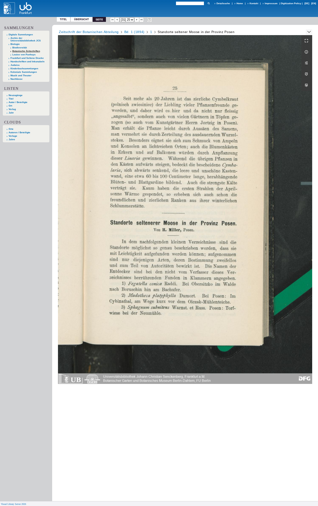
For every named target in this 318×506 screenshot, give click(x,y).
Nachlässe (16, 79)
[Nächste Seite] (137, 19)
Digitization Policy (291, 3)
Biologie (15, 44)
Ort (10, 105)
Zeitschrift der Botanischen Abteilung (89, 32)
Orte (11, 129)
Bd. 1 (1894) (134, 32)
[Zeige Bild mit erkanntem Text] (149, 19)
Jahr (11, 112)
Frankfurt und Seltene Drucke (27, 58)
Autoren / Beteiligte (19, 132)
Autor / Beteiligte (18, 102)
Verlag (12, 109)
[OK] (209, 3)
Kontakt (254, 3)
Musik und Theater (20, 75)
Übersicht (81, 19)
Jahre (12, 139)
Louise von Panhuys (24, 54)
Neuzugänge (16, 95)
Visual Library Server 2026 (13, 504)
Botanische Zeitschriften (26, 51)
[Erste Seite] (112, 19)
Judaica (15, 65)
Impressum (271, 3)
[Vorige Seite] (117, 19)
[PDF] (306, 74)
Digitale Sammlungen (21, 34)
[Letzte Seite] (141, 19)
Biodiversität (19, 47)
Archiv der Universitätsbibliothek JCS (25, 39)
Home (240, 3)
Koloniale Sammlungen (23, 72)
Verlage (13, 136)
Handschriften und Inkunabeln (27, 61)
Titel (63, 19)
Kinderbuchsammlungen (24, 68)
